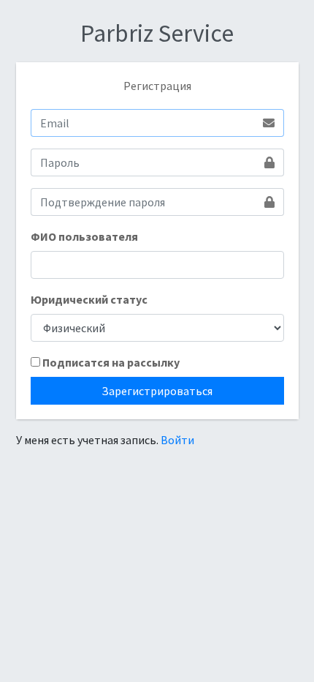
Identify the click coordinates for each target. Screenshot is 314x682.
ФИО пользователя (84, 236)
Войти (177, 439)
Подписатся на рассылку (111, 362)
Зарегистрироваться (157, 390)
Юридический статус (89, 299)
